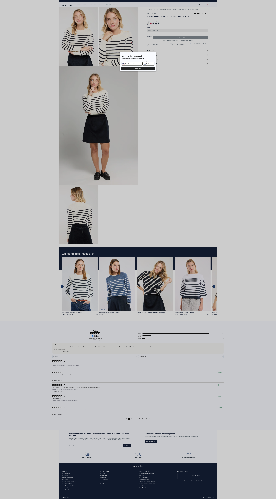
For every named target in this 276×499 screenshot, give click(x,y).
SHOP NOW (138, 68)
